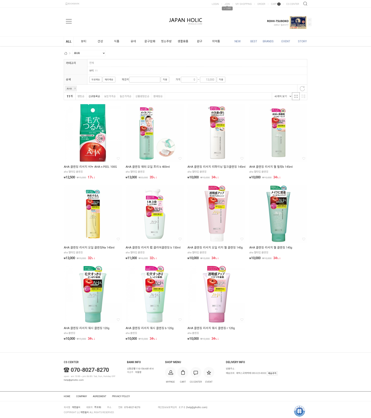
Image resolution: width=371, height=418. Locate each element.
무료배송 (95, 79)
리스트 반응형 (303, 96)
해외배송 (109, 79)
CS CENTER (292, 4)
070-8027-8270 (90, 370)
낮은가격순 (110, 96)
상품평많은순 (142, 96)
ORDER (261, 4)
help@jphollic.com (74, 380)
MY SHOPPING (244, 4)
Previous (310, 24)
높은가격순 (125, 96)
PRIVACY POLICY (121, 396)
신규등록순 (94, 96)
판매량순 (158, 96)
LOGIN (215, 4)
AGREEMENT (99, 396)
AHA (69, 88)
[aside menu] (69, 21)
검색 (305, 4)
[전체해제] (302, 88)
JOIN (227, 4)
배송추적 (272, 373)
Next (310, 20)
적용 (165, 79)
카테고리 (71, 63)
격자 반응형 (296, 96)
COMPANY (81, 396)
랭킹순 (80, 96)
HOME (67, 396)
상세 (68, 79)
